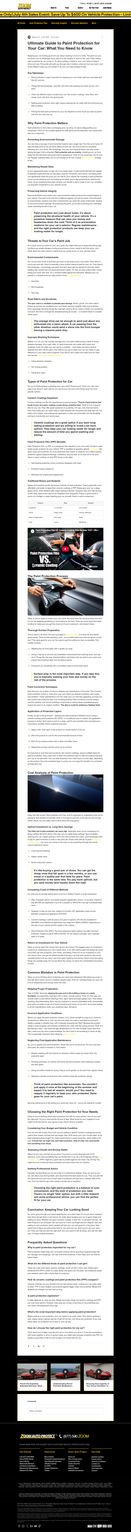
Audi (43, 1483)
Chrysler (78, 1483)
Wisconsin (66, 1497)
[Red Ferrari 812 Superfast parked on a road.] (32, 1372)
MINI (38, 1486)
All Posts (21, 23)
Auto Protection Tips (38, 23)
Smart (81, 1486)
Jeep (51, 1485)
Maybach (107, 1485)
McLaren (21, 1486)
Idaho (78, 1493)
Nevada (78, 1495)
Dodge (91, 1483)
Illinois (83, 1493)
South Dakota (82, 1496)
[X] (27, 1526)
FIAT (101, 1483)
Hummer (28, 1485)
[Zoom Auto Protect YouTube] (35, 1526)
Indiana (87, 1493)
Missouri (60, 1495)
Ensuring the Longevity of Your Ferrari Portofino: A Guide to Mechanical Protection (97, 1385)
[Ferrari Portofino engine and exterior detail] (98, 1372)
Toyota (97, 1486)
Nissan (51, 1486)
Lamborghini (62, 1485)
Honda (22, 1485)
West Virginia (59, 1497)
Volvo (110, 1486)
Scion (76, 1486)
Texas (95, 1496)
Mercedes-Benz (30, 1486)
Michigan (40, 1495)
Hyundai (35, 1485)
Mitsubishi (44, 1486)
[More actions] (102, 37)
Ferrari (96, 1483)
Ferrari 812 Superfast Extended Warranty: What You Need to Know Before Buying (31, 1385)
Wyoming (73, 1497)
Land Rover (71, 1485)
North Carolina (23, 1496)
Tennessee (90, 1496)
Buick (58, 1483)
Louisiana (108, 1493)
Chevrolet (71, 1483)
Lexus (78, 1485)
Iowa (92, 1493)
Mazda (100, 1485)
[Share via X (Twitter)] (34, 1346)
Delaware (58, 1493)
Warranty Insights (59, 23)
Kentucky (101, 1493)
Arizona (32, 1493)
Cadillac (64, 1483)
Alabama (21, 1493)
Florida (64, 1493)
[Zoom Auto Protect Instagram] (23, 1526)
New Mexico (102, 1495)
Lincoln (83, 1485)
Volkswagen (104, 1486)
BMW (53, 1483)
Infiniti (41, 1485)
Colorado (44, 1493)
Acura (20, 1483)
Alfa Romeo (27, 1483)
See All (111, 1360)
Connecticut (51, 1493)
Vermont (103, 1496)
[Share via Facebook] (29, 1346)
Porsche (57, 1486)
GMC (110, 1483)
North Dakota (32, 1496)
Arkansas (38, 1493)
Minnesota (47, 1495)
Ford (105, 1483)
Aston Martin (36, 1483)
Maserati (94, 1485)
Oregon (49, 1496)
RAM (62, 1486)
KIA (55, 1485)
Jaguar (46, 1485)
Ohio (38, 1496)
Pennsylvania (56, 1496)
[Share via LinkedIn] (39, 1346)
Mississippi (54, 1495)
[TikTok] (39, 1526)
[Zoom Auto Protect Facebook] (19, 1526)
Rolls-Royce (69, 1486)
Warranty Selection (79, 23)
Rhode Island (64, 1496)
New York (109, 1495)
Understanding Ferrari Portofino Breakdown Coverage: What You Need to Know (64, 1385)
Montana (66, 1495)
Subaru (86, 1486)
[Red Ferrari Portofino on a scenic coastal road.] (65, 1372)
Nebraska (72, 1495)
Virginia (109, 1496)
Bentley (48, 1483)
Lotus (88, 1485)
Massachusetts (33, 1495)
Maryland (25, 1495)
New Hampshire (85, 1495)
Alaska (27, 1493)
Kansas (96, 1493)
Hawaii (74, 1493)
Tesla (92, 1486)
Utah (99, 1496)
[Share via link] (44, 1346)
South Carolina (73, 1496)
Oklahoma (43, 1496)
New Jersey (94, 1495)
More (94, 23)
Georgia (69, 1493)
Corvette (84, 1483)
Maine (20, 1495)
